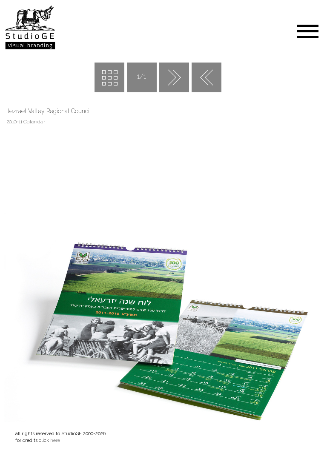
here (55, 440)
